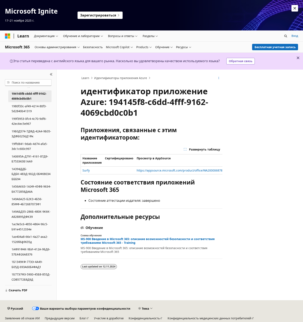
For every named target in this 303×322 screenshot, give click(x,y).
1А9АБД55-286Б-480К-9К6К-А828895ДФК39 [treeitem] (31, 214)
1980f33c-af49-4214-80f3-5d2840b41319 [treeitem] (29, 108)
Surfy (86, 170)
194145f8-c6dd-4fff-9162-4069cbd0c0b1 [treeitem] (29, 96)
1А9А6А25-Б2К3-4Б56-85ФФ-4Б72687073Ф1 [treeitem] (27, 201)
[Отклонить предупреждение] (294, 8)
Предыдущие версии (60, 318)
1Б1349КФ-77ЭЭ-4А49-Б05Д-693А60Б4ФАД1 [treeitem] (27, 264)
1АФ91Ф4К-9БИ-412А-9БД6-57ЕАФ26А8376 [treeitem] (31, 251)
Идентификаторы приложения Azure (120, 78)
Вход (294, 36)
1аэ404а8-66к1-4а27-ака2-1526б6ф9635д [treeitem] (30, 239)
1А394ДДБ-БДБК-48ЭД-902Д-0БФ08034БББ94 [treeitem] (31, 174)
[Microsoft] (7, 36)
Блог (83, 318)
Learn (85, 78)
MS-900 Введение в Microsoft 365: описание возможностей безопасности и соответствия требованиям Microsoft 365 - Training (148, 241)
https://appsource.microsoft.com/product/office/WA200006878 (179, 170)
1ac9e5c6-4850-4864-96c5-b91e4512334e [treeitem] (30, 226)
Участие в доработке (109, 318)
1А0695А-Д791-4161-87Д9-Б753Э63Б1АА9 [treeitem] (30, 158)
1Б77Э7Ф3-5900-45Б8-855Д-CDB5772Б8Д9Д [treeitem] (31, 276)
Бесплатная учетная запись (275, 47)
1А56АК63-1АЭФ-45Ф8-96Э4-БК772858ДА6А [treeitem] (31, 189)
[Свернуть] (51, 74)
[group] (151, 164)
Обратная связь (240, 61)
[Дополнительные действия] (218, 78)
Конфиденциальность (144, 318)
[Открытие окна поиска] (286, 36)
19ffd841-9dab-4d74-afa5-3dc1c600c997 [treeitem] (30, 146)
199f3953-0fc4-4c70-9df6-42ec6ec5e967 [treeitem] (29, 121)
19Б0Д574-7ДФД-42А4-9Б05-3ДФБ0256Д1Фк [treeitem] (31, 133)
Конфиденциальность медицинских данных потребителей (209, 318)
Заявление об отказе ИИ (22, 318)
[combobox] (28, 82)
